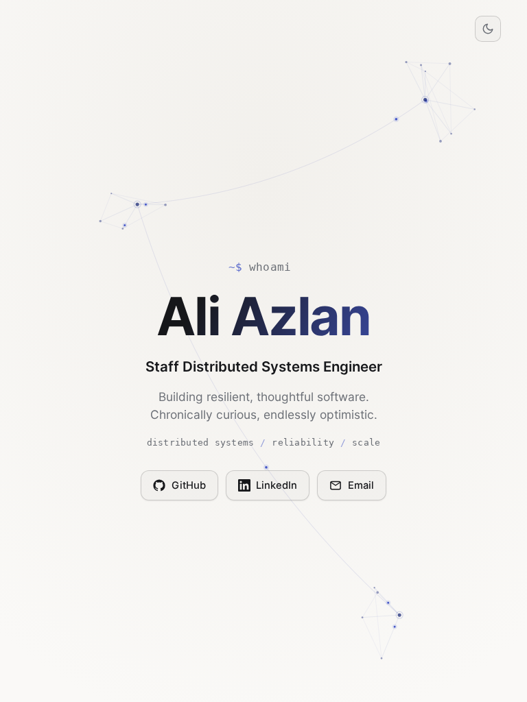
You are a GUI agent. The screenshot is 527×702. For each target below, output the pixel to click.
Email (361, 485)
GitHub (189, 485)
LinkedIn (276, 485)
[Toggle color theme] (488, 29)
